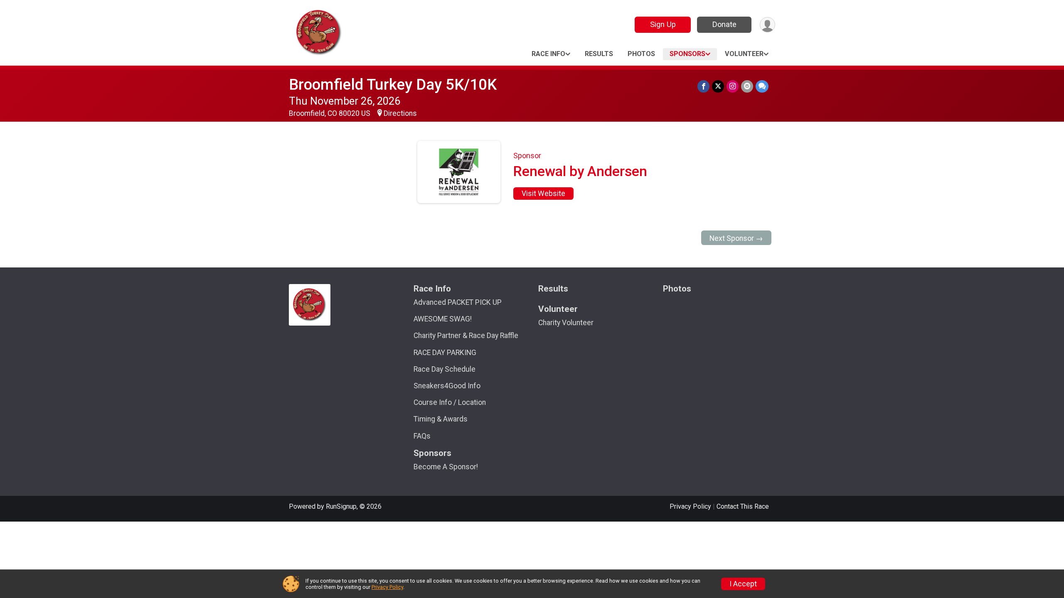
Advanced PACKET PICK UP (458, 302)
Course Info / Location (450, 402)
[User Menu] (767, 24)
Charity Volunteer (566, 323)
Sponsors (687, 54)
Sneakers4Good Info (447, 386)
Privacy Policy (690, 506)
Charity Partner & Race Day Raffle (466, 335)
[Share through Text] (762, 86)
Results (599, 54)
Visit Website (543, 193)
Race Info (548, 54)
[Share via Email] (747, 86)
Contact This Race (743, 506)
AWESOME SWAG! (443, 319)
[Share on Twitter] (718, 86)
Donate (724, 24)
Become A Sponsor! (446, 467)
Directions (400, 113)
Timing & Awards (441, 419)
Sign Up (663, 24)
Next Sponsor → (736, 238)
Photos (641, 54)
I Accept (743, 584)
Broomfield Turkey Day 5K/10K (393, 84)
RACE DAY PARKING (445, 352)
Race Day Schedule (444, 369)
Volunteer (744, 54)
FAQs (422, 436)
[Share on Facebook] (703, 86)
